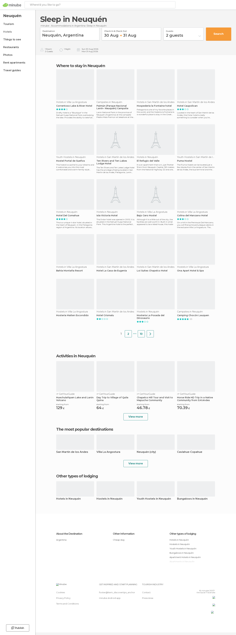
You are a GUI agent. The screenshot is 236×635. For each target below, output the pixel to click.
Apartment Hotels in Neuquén (185, 557)
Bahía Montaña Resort (69, 270)
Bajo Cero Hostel (147, 215)
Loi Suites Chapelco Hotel (152, 270)
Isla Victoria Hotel (107, 215)
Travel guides (12, 70)
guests (176, 35)
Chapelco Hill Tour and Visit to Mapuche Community (155, 399)
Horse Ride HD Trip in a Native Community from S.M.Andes (195, 399)
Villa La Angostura (108, 452)
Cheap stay (119, 540)
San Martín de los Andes (72, 452)
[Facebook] (196, 585)
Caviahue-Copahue (189, 452)
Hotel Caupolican (187, 106)
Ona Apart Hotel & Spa (190, 270)
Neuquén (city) (146, 452)
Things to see (12, 39)
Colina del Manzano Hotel (192, 215)
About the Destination (69, 533)
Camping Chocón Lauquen (193, 315)
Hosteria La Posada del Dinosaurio (150, 317)
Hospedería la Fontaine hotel (154, 106)
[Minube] (12, 5)
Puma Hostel (184, 161)
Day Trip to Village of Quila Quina (112, 399)
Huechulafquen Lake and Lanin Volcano (75, 399)
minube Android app (110, 598)
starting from (62, 404)
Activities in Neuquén (76, 356)
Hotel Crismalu (105, 315)
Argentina (61, 540)
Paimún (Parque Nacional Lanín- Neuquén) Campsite (112, 107)
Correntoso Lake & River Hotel (74, 106)
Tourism (8, 24)
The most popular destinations (84, 429)
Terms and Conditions (67, 603)
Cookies (60, 592)
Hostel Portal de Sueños (70, 161)
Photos (8, 54)
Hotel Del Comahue (67, 215)
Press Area (147, 598)
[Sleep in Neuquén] (150, 333)
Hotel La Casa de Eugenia (111, 270)
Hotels (7, 31)
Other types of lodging (183, 533)
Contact (146, 592)
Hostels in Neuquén (109, 499)
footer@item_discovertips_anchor (117, 592)
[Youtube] (212, 585)
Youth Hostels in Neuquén (154, 499)
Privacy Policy (63, 598)
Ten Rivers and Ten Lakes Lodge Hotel (111, 162)
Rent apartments (14, 62)
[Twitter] (202, 585)
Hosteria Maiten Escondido (72, 315)
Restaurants (11, 47)
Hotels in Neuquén (68, 499)
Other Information (123, 533)
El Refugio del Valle (148, 161)
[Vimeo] (207, 585)
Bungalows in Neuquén (192, 499)
